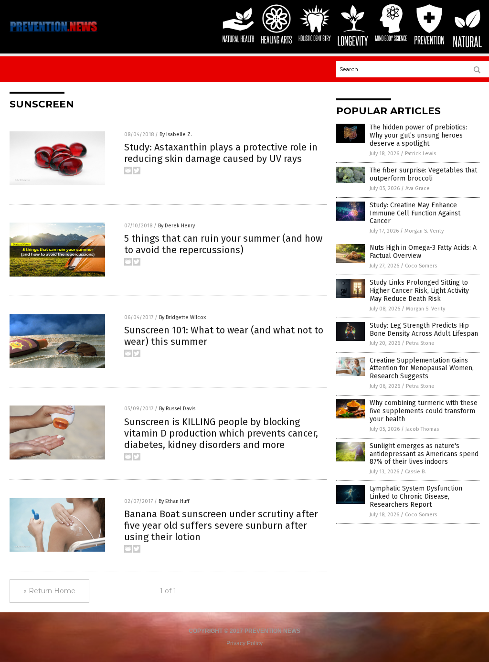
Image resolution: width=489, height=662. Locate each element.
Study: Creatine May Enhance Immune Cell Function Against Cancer (415, 213)
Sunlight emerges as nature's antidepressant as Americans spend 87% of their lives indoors (424, 454)
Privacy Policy (244, 643)
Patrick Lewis (420, 153)
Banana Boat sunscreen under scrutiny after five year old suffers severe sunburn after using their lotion (221, 525)
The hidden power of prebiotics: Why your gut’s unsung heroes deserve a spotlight (418, 135)
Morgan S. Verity (424, 231)
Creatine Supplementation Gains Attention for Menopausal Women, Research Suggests (422, 368)
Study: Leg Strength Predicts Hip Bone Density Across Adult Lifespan (424, 329)
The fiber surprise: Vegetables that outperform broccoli (423, 174)
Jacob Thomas (422, 429)
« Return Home (49, 591)
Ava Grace (417, 188)
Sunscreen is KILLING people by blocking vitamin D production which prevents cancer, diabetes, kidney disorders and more (221, 433)
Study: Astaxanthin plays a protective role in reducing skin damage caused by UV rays (221, 152)
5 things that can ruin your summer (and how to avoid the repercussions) (223, 244)
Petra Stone (420, 343)
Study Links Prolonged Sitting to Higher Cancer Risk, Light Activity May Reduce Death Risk (419, 290)
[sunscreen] (53, 31)
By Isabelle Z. (175, 134)
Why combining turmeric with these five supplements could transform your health (424, 411)
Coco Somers (421, 266)
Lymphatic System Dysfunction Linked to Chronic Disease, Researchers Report (416, 496)
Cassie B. (415, 472)
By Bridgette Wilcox (182, 317)
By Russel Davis (177, 409)
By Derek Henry (176, 226)
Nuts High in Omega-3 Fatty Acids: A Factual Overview (423, 252)
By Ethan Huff (174, 501)
